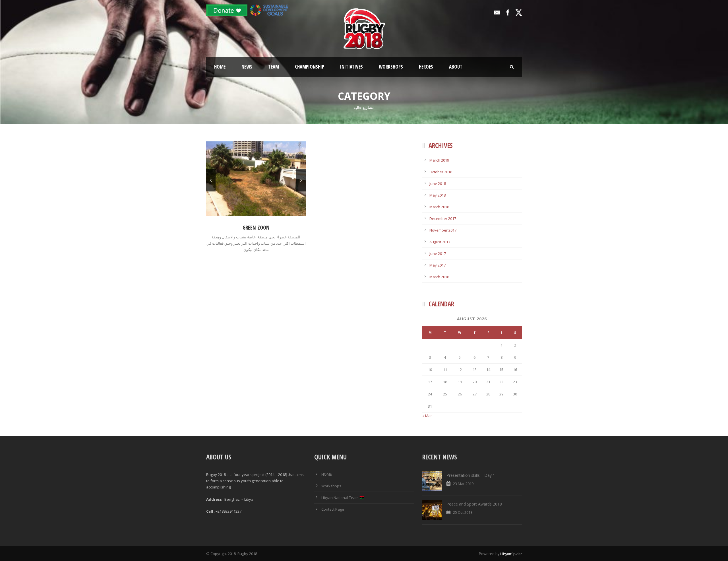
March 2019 (439, 160)
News (246, 66)
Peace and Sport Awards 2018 (474, 504)
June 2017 (437, 253)
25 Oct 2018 (462, 512)
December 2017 (442, 218)
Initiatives (351, 66)
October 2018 (440, 171)
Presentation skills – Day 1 (470, 475)
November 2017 (442, 230)
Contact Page (332, 509)
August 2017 (439, 241)
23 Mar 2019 (463, 483)
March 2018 (439, 206)
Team (273, 66)
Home (220, 66)
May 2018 (437, 195)
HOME (326, 474)
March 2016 (439, 276)
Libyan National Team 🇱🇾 (342, 497)
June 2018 (437, 183)
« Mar (427, 415)
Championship (309, 66)
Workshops (391, 66)
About (455, 66)
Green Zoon (256, 227)
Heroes (426, 66)
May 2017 (437, 265)
